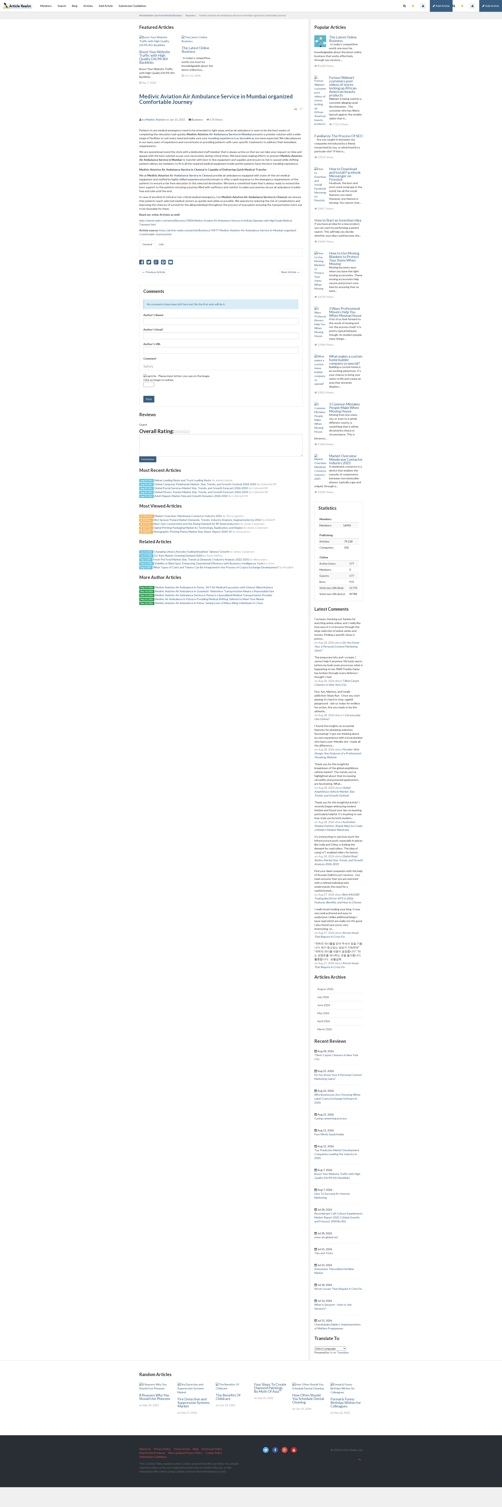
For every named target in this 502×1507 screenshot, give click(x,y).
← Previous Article (153, 272)
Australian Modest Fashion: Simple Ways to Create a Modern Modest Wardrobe (338, 825)
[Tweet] (148, 263)
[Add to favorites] (301, 109)
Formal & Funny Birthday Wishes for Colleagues (345, 1402)
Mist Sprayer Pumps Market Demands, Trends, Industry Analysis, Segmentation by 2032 (207, 519)
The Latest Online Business (195, 50)
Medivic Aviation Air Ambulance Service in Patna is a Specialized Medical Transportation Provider (213, 595)
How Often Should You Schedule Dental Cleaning (308, 1398)
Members (46, 5)
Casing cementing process (330, 1118)
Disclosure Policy (211, 1449)
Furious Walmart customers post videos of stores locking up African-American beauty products (343, 86)
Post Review (147, 459)
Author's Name (153, 315)
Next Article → (290, 272)
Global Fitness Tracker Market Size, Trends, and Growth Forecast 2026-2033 (201, 492)
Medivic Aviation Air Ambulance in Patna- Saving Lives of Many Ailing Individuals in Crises (209, 603)
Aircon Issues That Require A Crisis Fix (338, 1288)
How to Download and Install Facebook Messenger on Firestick (345, 174)
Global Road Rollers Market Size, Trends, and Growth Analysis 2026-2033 (338, 860)
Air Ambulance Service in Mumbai (230, 134)
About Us (145, 1449)
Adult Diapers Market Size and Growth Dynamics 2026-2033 (191, 496)
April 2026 (323, 1021)
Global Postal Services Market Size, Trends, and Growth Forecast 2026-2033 (201, 488)
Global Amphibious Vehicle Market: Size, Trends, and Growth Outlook (334, 791)
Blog (74, 5)
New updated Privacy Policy (185, 1452)
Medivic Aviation (156, 119)
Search (62, 5)
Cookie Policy (213, 1452)
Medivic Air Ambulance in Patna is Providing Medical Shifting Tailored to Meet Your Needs (209, 599)
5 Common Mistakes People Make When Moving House (344, 407)
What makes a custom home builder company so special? (345, 359)
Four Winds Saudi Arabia (329, 1134)
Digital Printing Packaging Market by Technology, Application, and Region (198, 527)
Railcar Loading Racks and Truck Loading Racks (182, 480)
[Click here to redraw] (149, 376)
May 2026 (323, 1013)
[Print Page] (295, 109)
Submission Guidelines (132, 5)
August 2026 (325, 989)
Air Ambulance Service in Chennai (191, 175)
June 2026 (323, 1005)
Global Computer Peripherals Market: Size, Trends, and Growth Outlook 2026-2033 (205, 484)
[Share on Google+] (156, 263)
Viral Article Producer (152, 1452)
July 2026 (323, 997)
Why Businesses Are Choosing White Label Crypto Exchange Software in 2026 (337, 1098)
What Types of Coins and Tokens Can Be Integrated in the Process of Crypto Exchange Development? (216, 567)
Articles (88, 5)
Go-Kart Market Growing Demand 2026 (178, 555)
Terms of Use (182, 1449)
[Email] (170, 263)
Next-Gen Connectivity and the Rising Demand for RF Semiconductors (197, 523)
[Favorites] (462, 6)
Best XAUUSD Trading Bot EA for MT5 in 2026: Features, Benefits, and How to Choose (337, 898)
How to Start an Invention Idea (337, 220)
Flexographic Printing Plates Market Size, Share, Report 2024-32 (193, 531)
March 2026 (324, 1029)
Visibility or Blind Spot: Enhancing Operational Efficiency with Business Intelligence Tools (209, 563)
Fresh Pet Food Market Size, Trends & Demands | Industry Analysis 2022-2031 (201, 559)
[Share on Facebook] (141, 263)
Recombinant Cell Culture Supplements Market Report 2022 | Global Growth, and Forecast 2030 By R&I (338, 1217)
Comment (150, 358)
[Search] (454, 6)
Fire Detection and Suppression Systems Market (193, 1402)
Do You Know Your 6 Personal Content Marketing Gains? (336, 646)
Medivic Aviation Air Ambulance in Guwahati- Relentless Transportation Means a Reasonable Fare (214, 591)
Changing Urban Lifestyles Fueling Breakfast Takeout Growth (191, 551)
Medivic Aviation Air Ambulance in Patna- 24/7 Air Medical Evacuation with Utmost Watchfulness (214, 587)
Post (149, 399)
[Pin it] (163, 263)
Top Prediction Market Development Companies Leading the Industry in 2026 (336, 1154)
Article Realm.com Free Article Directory (160, 15)
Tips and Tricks (323, 1253)
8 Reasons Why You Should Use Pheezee (154, 1397)
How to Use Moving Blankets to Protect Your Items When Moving (344, 258)
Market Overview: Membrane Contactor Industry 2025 (188, 516)
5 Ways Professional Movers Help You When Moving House (345, 312)
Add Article (492, 5)
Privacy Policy (162, 1449)
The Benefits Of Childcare (228, 1397)
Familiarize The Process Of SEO (338, 136)
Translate (343, 1352)
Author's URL (152, 344)
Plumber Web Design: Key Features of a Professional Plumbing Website (337, 753)
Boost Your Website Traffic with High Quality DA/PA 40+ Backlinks (154, 57)
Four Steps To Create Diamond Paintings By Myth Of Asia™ (270, 1387)
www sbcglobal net (326, 1237)
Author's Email (153, 329)
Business (191, 15)
